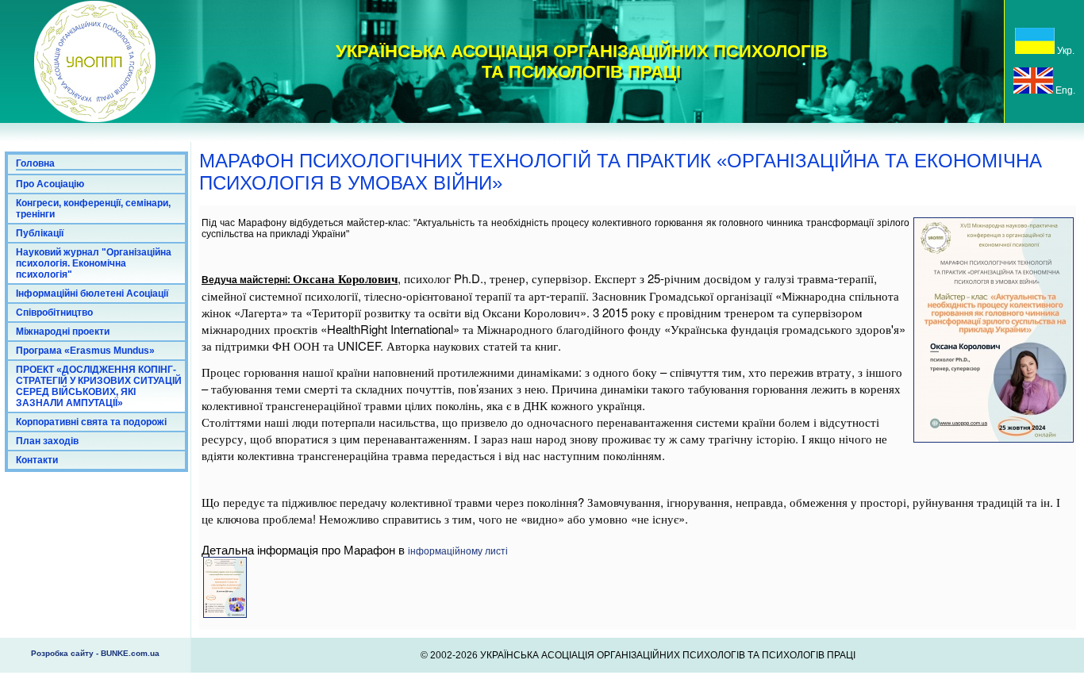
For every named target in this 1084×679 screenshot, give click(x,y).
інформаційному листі (458, 551)
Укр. (1064, 50)
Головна (35, 163)
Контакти (37, 460)
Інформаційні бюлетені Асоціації (92, 293)
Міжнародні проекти (63, 331)
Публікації (39, 233)
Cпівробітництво (54, 312)
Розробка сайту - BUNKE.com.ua (95, 653)
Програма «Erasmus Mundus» (85, 350)
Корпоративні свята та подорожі (91, 422)
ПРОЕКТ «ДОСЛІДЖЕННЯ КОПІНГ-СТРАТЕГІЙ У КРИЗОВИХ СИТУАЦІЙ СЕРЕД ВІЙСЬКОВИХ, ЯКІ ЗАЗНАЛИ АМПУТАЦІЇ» (99, 386)
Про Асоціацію (50, 184)
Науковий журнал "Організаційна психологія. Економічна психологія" (93, 263)
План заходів (47, 441)
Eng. (1064, 90)
